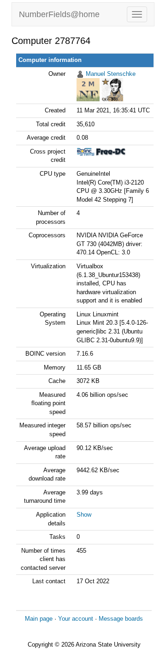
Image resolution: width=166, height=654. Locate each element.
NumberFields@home (59, 14)
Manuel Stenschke (111, 73)
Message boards (121, 618)
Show (84, 514)
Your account (75, 618)
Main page (39, 618)
